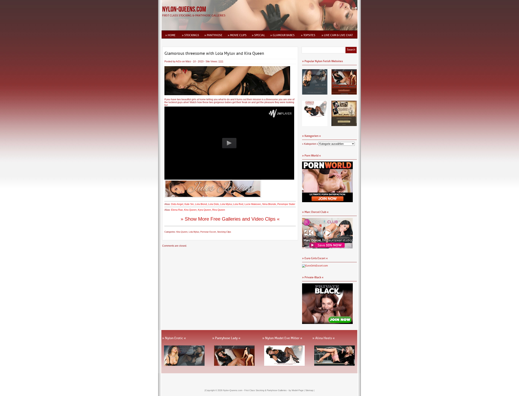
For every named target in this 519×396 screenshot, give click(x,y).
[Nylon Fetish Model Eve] (314, 124)
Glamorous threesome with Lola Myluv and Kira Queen (214, 53)
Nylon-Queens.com (184, 9)
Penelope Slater (286, 204)
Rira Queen (218, 209)
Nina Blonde (269, 204)
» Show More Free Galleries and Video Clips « (230, 219)
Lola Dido (213, 204)
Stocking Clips (224, 232)
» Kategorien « (310, 143)
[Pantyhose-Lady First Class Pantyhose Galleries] (344, 93)
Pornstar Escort (208, 232)
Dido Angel (177, 204)
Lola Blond (201, 204)
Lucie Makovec (252, 204)
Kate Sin (189, 204)
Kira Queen (190, 209)
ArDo (178, 61)
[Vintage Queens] (344, 124)
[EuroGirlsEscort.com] (315, 265)
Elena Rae (177, 209)
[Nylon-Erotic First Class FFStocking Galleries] (314, 93)
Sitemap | (309, 390)
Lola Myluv (226, 204)
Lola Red (238, 204)
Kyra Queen (204, 209)
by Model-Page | (297, 390)
